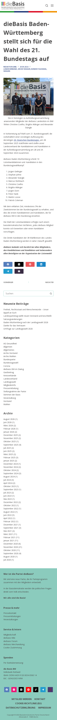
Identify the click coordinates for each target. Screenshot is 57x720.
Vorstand (7, 401)
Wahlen (6, 71)
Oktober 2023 (9, 486)
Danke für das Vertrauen (14, 325)
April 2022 (7, 518)
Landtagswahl (9, 382)
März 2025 (8, 454)
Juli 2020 (7, 559)
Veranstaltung (9, 398)
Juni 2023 (7, 495)
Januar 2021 (8, 540)
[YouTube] (28, 689)
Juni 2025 (7, 451)
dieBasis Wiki (9, 638)
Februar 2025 (9, 457)
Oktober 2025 (9, 441)
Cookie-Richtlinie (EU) (28, 703)
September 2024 (10, 473)
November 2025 (10, 438)
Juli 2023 (7, 492)
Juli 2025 (7, 448)
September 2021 (10, 527)
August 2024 (9, 476)
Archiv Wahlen (24, 69)
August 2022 (9, 512)
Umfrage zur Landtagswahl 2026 (18, 328)
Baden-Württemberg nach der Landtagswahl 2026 (25, 322)
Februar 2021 (9, 537)
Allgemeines (8, 350)
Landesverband (10, 69)
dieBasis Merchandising (13, 644)
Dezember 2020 (10, 543)
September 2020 (10, 553)
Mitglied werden (22, 699)
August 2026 (9, 419)
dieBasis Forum (10, 641)
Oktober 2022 (9, 505)
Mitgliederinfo (9, 385)
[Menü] (52, 5)
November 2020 (10, 547)
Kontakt (39, 699)
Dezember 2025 (10, 435)
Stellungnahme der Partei (14, 391)
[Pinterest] (30, 264)
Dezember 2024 (10, 464)
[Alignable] (50, 689)
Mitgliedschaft (9, 634)
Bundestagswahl (39, 69)
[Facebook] (7, 264)
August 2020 (9, 556)
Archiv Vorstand (10, 353)
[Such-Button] (50, 293)
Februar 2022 (9, 521)
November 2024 (10, 467)
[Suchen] (47, 5)
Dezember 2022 (10, 502)
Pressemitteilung (10, 388)
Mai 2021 (7, 531)
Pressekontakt (9, 613)
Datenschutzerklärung (20, 707)
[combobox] (26, 293)
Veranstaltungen (10, 619)
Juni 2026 (7, 422)
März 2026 (8, 425)
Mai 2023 (7, 499)
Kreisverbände (9, 375)
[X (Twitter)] (19, 264)
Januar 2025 (8, 460)
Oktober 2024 (9, 470)
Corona (6, 366)
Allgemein (7, 346)
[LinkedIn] (41, 264)
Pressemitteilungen (12, 616)
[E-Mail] (19, 271)
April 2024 (7, 483)
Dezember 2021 (10, 524)
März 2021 (8, 534)
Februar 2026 (9, 428)
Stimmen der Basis (11, 394)
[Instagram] (14, 689)
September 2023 (10, 489)
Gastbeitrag (8, 372)
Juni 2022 (7, 515)
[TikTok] (35, 689)
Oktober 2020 (9, 550)
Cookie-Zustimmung (12, 647)
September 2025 (10, 444)
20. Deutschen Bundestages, (27, 140)
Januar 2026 (8, 432)
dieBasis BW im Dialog (13, 369)
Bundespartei (9, 359)
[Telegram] (7, 271)
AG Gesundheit (10, 343)
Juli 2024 (7, 480)
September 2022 (10, 508)
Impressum (44, 707)
